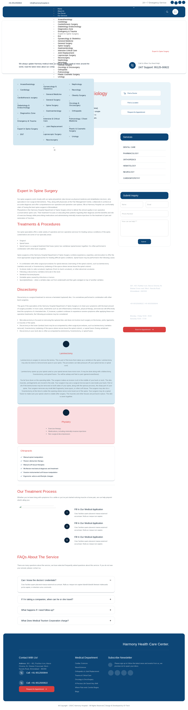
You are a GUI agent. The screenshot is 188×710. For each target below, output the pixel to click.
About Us (61, 11)
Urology (61, 77)
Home (60, 9)
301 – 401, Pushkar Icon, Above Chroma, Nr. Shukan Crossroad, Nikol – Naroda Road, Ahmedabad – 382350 (35, 666)
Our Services (62, 16)
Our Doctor (62, 13)
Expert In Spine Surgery (68, 34)
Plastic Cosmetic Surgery (69, 74)
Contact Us (62, 148)
